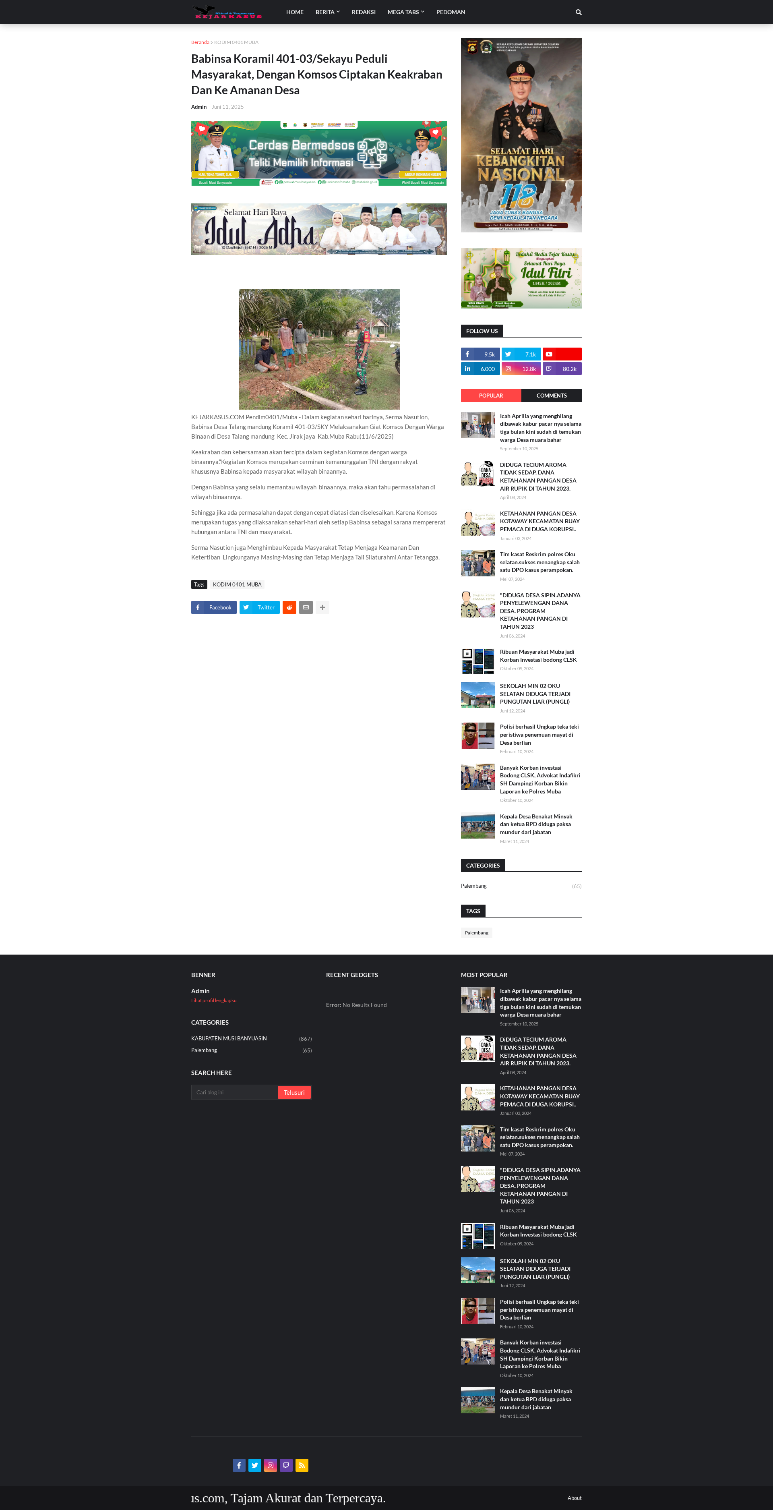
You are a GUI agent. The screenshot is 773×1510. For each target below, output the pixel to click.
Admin (200, 990)
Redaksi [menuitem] (364, 11)
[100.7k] (562, 354)
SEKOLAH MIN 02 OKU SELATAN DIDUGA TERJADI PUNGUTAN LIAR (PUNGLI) (535, 693)
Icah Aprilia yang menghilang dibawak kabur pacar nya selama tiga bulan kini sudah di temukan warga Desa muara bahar (540, 427)
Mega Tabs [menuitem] (403, 11)
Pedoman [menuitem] (450, 11)
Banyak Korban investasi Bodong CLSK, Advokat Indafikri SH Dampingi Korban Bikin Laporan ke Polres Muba (540, 779)
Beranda (200, 42)
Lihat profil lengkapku (214, 1000)
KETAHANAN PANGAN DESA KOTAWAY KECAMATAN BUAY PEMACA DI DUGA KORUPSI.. (540, 521)
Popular (491, 395)
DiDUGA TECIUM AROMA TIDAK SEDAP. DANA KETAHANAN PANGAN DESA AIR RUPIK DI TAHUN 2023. (538, 476)
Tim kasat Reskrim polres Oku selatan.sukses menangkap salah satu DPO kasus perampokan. (540, 562)
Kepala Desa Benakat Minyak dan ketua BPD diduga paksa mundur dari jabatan (536, 824)
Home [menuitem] (295, 11)
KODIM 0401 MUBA (236, 42)
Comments (552, 395)
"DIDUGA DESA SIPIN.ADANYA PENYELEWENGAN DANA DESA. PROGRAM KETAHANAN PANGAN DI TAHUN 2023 (540, 611)
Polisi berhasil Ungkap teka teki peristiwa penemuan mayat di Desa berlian (539, 734)
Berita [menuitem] (325, 11)
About (575, 1498)
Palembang (521, 885)
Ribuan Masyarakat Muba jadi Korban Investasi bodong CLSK (538, 655)
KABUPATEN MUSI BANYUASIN (251, 1038)
